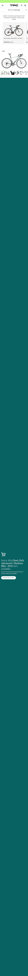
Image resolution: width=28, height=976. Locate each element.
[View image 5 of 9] (22, 73)
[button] (26, 10)
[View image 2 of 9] (8, 73)
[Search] (21, 5)
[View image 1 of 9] (3, 73)
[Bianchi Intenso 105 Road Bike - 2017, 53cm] (14, 29)
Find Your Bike (17, 9)
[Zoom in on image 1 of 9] (14, 60)
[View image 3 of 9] (12, 73)
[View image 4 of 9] (17, 73)
